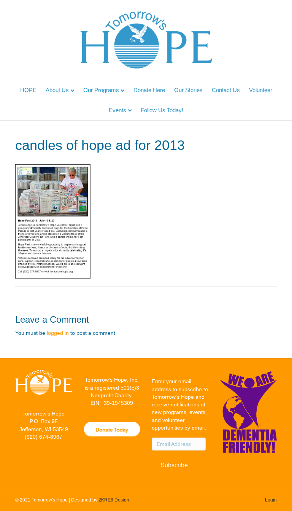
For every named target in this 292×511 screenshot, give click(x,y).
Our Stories (188, 90)
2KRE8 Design (113, 500)
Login (271, 500)
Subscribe (174, 465)
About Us (57, 90)
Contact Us (226, 90)
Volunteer (260, 90)
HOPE (28, 90)
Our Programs (101, 90)
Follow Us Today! (162, 110)
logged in (58, 333)
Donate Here (149, 90)
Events (117, 110)
